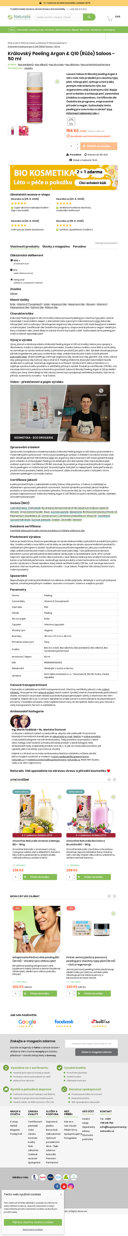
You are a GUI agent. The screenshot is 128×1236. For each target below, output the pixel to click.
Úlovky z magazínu (56, 246)
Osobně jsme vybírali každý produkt (31, 1072)
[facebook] (57, 1186)
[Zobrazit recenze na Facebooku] (64, 1022)
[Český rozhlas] (35, 1177)
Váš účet (88, 1111)
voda (47, 304)
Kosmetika (23, 30)
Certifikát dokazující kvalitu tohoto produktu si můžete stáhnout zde (47, 530)
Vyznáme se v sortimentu (29, 1068)
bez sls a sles (56, 64)
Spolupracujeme (73, 1133)
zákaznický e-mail (62, 736)
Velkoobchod (53, 1133)
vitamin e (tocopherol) (29, 304)
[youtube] (64, 1186)
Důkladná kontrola (76, 1080)
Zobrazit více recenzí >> (106, 243)
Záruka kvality (113, 36)
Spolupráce (34, 1162)
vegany (28, 68)
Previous (12, 98)
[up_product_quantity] (20, 875)
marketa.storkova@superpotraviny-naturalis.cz (53, 759)
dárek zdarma (21, 791)
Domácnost (96, 30)
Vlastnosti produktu (24, 246)
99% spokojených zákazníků (85, 1102)
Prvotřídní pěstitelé (77, 1072)
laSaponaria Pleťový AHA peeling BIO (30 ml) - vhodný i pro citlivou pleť (35, 959)
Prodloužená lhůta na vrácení (86, 1094)
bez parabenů (26, 64)
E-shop (14, 1121)
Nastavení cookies (33, 1229)
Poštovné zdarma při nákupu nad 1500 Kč (34, 1094)
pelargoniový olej (19, 307)
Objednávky (88, 1127)
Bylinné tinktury (63, 30)
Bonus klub (52, 1129)
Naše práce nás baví (23, 1080)
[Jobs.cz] (50, 1177)
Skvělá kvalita (74, 1076)
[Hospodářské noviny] (58, 1177)
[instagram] (71, 1186)
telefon (77, 736)
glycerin (90, 304)
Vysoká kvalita (75, 1068)
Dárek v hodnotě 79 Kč (85, 160)
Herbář (13, 1125)
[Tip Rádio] (66, 1177)
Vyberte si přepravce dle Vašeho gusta (33, 1098)
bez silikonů (41, 64)
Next (57, 98)
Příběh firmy (70, 1129)
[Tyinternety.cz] (74, 1177)
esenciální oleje (18, 356)
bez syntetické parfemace (95, 64)
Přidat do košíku (97, 146)
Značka (15, 289)
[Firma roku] (64, 1198)
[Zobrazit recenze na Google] (27, 1022)
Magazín (100, 36)
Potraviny (49, 30)
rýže (12, 304)
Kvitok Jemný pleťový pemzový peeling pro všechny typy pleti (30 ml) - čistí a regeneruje (90, 961)
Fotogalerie (70, 1138)
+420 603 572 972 (77, 9)
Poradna (79, 246)
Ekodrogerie (109, 30)
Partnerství (52, 1162)
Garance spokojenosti (85, 1089)
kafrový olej (37, 307)
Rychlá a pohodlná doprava (31, 1089)
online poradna (92, 736)
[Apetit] (42, 1177)
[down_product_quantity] (20, 878)
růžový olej (51, 307)
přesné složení (46, 692)
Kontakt (106, 1111)
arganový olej (58, 304)
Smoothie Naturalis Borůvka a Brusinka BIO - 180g (85, 842)
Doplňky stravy (36, 30)
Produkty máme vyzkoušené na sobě (31, 1076)
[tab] (24, 246)
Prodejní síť (16, 1133)
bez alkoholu (72, 64)
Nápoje (75, 30)
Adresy (86, 1131)
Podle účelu (14, 36)
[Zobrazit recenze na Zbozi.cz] (100, 1022)
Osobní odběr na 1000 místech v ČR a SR (33, 1102)
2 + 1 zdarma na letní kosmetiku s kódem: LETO (66, 3)
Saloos (13, 293)
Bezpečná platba (80, 1098)
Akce (12, 30)
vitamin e (102, 304)
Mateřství (84, 30)
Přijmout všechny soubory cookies (32, 1222)
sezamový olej (76, 304)
